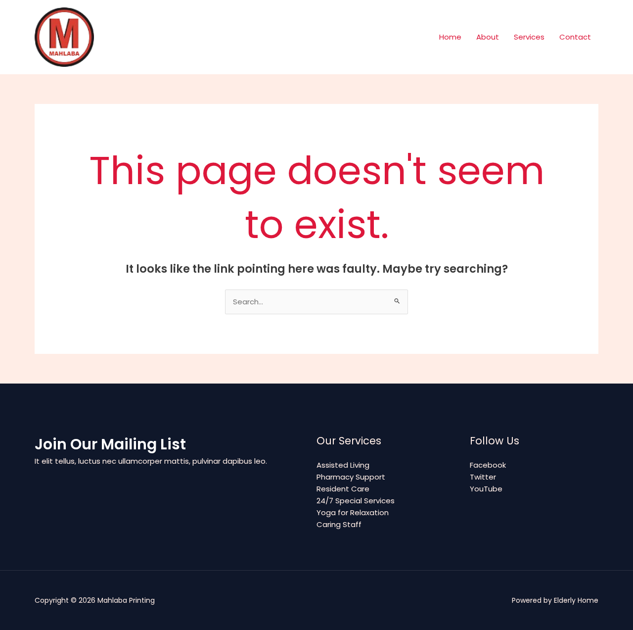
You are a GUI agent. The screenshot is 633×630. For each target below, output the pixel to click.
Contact (575, 37)
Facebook (488, 465)
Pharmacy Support (350, 477)
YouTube (486, 489)
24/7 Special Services (355, 500)
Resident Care (342, 489)
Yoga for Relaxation (352, 512)
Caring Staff (339, 524)
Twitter (483, 477)
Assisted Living (342, 465)
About (487, 37)
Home (450, 37)
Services (529, 37)
